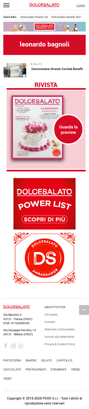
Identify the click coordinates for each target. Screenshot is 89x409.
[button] (6, 5)
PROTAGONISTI (36, 369)
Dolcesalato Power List (34, 17)
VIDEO (7, 378)
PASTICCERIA (12, 360)
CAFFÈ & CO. (65, 360)
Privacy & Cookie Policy (59, 344)
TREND (75, 369)
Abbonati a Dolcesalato (59, 329)
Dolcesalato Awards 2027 (66, 17)
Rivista (46, 85)
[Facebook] (6, 345)
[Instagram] (14, 345)
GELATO (37, 64)
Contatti (49, 322)
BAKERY (31, 360)
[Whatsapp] (20, 345)
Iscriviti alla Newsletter (59, 337)
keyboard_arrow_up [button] (84, 309)
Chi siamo (51, 314)
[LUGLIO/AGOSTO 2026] (46, 127)
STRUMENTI (58, 369)
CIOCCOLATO (12, 369)
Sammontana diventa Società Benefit (57, 69)
